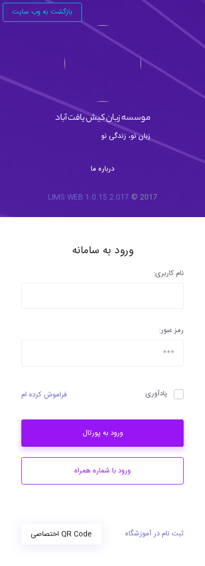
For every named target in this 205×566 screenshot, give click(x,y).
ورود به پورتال (103, 433)
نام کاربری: (169, 274)
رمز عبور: (171, 330)
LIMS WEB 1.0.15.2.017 (88, 197)
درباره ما (102, 169)
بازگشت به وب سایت (42, 12)
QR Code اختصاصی (61, 534)
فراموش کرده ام (44, 395)
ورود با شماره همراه (102, 471)
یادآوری (156, 394)
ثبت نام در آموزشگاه (154, 534)
